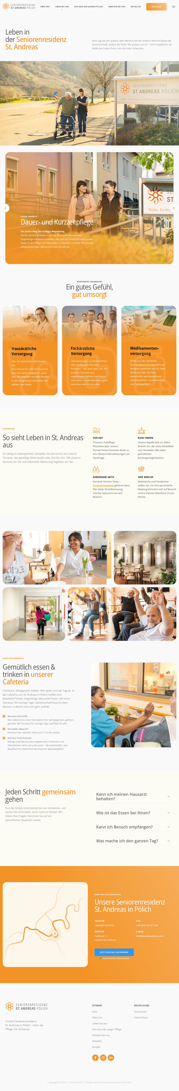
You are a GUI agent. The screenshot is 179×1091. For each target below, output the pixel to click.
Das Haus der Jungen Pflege (88, 7)
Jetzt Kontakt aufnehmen (114, 952)
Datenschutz (141, 1017)
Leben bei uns (62, 7)
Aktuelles (136, 7)
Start (94, 1011)
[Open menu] (173, 6)
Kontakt (156, 6)
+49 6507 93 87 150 (147, 925)
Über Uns (45, 7)
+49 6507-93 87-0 (104, 925)
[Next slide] (173, 208)
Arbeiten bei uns (116, 7)
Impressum (140, 1011)
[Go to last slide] (5, 208)
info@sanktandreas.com (150, 936)
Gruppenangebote (103, 485)
